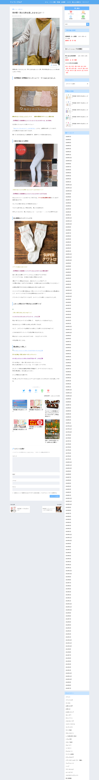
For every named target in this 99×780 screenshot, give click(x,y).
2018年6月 (68, 408)
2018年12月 (69, 389)
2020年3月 (68, 353)
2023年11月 (69, 221)
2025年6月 (68, 169)
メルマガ (69, 2)
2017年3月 (68, 453)
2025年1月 (68, 181)
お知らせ (53, 396)
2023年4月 (68, 242)
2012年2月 (68, 634)
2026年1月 (68, 154)
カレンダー (68, 715)
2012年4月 (68, 628)
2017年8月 (68, 438)
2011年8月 (68, 652)
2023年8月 (68, 230)
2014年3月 (68, 561)
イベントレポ (69, 700)
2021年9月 (68, 299)
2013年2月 (68, 598)
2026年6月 (68, 139)
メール (14, 480)
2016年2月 (68, 492)
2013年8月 (68, 579)
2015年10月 (69, 504)
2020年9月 (68, 335)
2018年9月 (68, 399)
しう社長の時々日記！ (71, 736)
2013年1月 (68, 600)
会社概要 (63, 2)
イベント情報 (53, 2)
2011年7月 (68, 655)
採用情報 (70, 18)
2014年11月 (69, 537)
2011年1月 (68, 670)
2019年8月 (68, 365)
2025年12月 (69, 157)
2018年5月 (68, 411)
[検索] (87, 24)
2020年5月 (68, 347)
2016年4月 (68, 486)
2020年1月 (68, 359)
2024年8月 (68, 197)
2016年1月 (68, 495)
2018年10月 (69, 396)
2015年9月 (68, 507)
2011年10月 (69, 646)
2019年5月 (68, 374)
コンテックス (69, 727)
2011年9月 (68, 649)
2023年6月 (68, 236)
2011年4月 (68, 664)
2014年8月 (68, 546)
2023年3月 (68, 245)
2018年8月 (68, 402)
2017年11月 (69, 429)
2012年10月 (69, 610)
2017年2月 (68, 456)
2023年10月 (69, 224)
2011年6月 (68, 658)
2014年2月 (68, 564)
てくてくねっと (71, 13)
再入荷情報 (68, 778)
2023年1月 (68, 251)
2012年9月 (68, 613)
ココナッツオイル (70, 724)
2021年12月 (69, 290)
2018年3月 (68, 417)
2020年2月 (68, 356)
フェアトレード (70, 763)
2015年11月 (69, 501)
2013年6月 (68, 585)
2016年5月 (68, 483)
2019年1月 (68, 387)
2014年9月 (68, 543)
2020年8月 (68, 338)
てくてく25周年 (70, 754)
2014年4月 (68, 558)
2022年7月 (68, 269)
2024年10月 (69, 191)
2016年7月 (68, 477)
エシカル (68, 703)
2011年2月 (68, 667)
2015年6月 (68, 516)
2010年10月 (69, 679)
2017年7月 (68, 441)
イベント (68, 697)
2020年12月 (69, 326)
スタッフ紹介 (69, 742)
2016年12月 (69, 462)
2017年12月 (69, 426)
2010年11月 (69, 676)
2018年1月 (68, 423)
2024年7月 (68, 200)
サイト (14, 487)
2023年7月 (68, 233)
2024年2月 (68, 212)
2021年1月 (68, 323)
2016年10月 (69, 468)
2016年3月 (68, 489)
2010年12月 (69, 673)
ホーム (46, 2)
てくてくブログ (16, 2)
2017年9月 (68, 435)
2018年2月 (68, 420)
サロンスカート (70, 733)
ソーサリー (68, 748)
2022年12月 (69, 254)
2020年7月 (68, 341)
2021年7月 (68, 305)
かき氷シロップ (70, 712)
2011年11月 (69, 643)
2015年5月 (68, 519)
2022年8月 (68, 266)
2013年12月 (69, 570)
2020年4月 (68, 350)
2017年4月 (68, 450)
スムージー (68, 745)
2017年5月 (68, 447)
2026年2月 (68, 151)
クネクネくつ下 (70, 721)
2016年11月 (69, 465)
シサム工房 (68, 739)
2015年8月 (68, 510)
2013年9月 (68, 576)
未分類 (58, 396)
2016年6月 (68, 480)
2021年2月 (68, 320)
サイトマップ (85, 2)
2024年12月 (69, 184)
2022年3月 (68, 281)
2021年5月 (68, 311)
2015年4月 (68, 522)
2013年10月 (69, 573)
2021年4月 (68, 314)
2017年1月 (68, 459)
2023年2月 (68, 248)
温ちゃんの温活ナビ (76, 2)
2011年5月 (68, 661)
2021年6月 (68, 308)
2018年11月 (69, 393)
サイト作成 (68, 730)
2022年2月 (68, 284)
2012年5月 (68, 625)
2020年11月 (69, 329)
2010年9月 (68, 682)
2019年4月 (68, 377)
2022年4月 (68, 278)
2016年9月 (68, 471)
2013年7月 (68, 582)
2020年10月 (69, 332)
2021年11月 (69, 293)
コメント (14, 456)
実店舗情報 (83, 18)
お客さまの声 (69, 706)
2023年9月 (68, 227)
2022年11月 (69, 257)
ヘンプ (67, 766)
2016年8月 (68, 474)
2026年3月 (68, 148)
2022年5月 (68, 275)
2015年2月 (68, 528)
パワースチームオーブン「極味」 (74, 760)
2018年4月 (68, 414)
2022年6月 (68, 272)
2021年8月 (68, 302)
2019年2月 (68, 383)
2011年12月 (69, 640)
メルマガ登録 (83, 13)
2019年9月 (68, 362)
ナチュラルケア (70, 757)
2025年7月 (68, 166)
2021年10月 (69, 296)
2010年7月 (68, 688)
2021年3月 (68, 317)
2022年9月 (68, 263)
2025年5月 (68, 172)
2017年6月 (68, 444)
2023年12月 (69, 218)
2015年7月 (68, 513)
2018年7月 (68, 405)
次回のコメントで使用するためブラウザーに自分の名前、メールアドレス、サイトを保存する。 (36, 492)
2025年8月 (68, 163)
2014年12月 (69, 534)
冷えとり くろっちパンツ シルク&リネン (24, 128)
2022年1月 (68, 287)
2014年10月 (69, 540)
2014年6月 (68, 552)
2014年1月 (68, 567)
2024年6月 (68, 203)
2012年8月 (68, 616)
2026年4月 (68, 145)
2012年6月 (68, 622)
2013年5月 (68, 588)
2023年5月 (68, 239)
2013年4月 (68, 591)
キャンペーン (69, 718)
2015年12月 (69, 498)
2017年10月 (69, 432)
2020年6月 (68, 344)
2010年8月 (68, 685)
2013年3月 (68, 594)
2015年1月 (68, 531)
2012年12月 (69, 604)
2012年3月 (68, 631)
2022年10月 (69, 260)
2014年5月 (68, 555)
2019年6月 (68, 371)
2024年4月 (68, 209)
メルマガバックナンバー (72, 775)
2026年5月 (68, 142)
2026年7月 (68, 136)
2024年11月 (69, 187)
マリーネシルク (70, 769)
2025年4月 (68, 175)
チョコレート (69, 751)
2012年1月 (68, 637)
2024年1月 (68, 215)
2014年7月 (68, 549)
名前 (14, 474)
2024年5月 (68, 206)
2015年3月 (68, 525)
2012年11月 (69, 607)
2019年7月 (68, 368)
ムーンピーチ (69, 772)
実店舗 (58, 2)
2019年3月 (68, 380)
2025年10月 (69, 160)
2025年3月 (68, 178)
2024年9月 (68, 194)
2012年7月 (68, 619)
